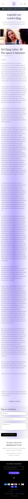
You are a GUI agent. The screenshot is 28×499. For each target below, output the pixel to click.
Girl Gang (16, 489)
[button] (2, 4)
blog (18, 18)
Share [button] (4, 59)
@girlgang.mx (11, 445)
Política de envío (14, 495)
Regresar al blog (15, 401)
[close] (26, 9)
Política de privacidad (19, 493)
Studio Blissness (16, 491)
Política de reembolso (9, 493)
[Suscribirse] (22, 467)
